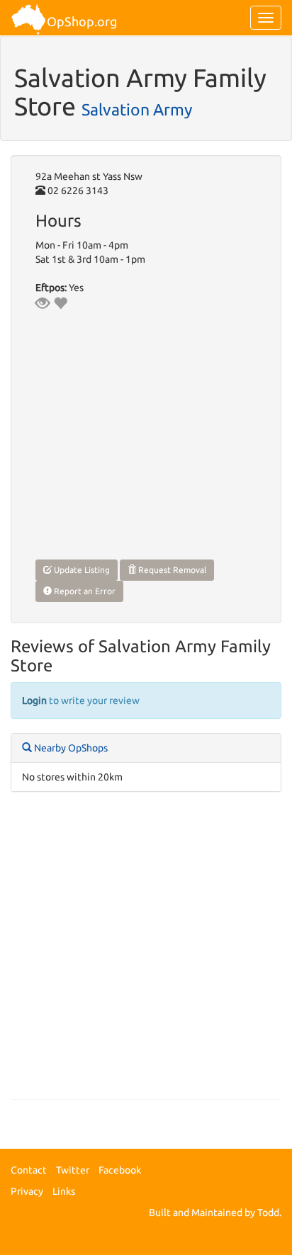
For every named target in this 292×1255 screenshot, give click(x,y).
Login (34, 700)
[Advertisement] (146, 952)
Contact (29, 1170)
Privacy (27, 1191)
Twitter (72, 1170)
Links (63, 1191)
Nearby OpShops (70, 748)
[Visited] (42, 303)
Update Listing (81, 569)
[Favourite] (60, 303)
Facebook (120, 1170)
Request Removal (171, 569)
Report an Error (84, 591)
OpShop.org (82, 21)
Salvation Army (137, 109)
